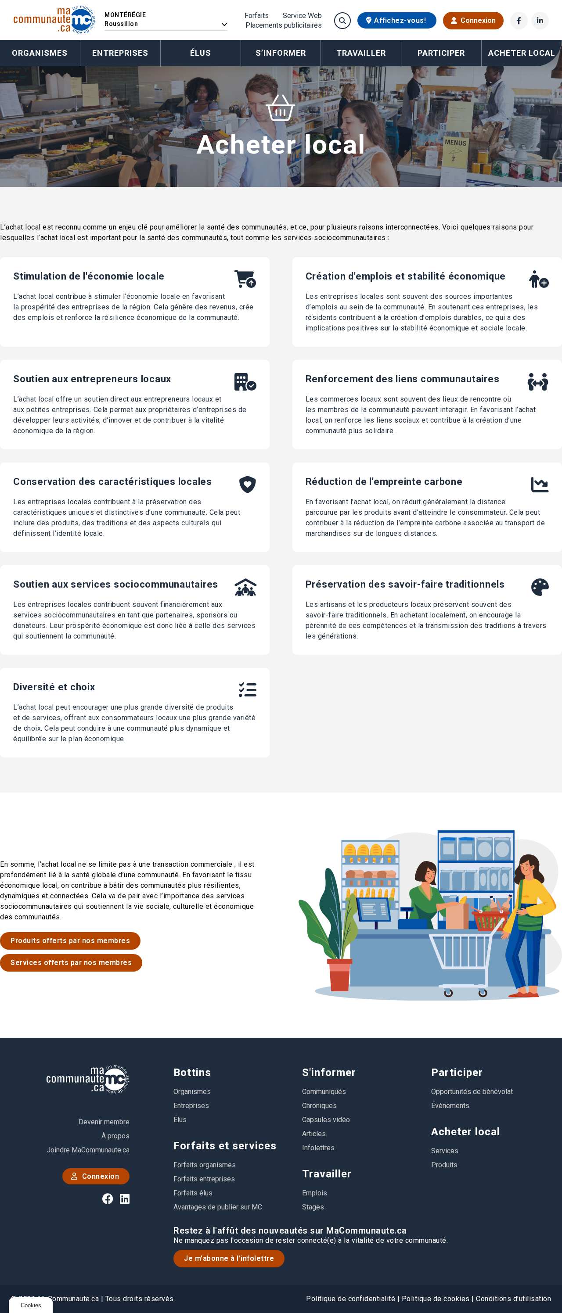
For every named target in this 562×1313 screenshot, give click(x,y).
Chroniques (319, 1105)
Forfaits (257, 15)
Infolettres (318, 1148)
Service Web (302, 15)
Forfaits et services (225, 1146)
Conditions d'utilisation (513, 1299)
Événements (450, 1105)
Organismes (40, 52)
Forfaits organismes (204, 1165)
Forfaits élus (193, 1193)
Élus (200, 52)
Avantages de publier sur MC (217, 1207)
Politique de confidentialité (350, 1299)
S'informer (329, 1072)
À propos (115, 1136)
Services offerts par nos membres (71, 962)
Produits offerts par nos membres (70, 940)
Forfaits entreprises (204, 1179)
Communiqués (324, 1091)
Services (444, 1151)
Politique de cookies (436, 1299)
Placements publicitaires (283, 25)
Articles (314, 1134)
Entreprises (120, 52)
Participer (457, 1072)
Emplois (314, 1193)
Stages (313, 1207)
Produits (444, 1165)
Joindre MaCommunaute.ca (88, 1150)
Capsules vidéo (326, 1120)
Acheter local (465, 1132)
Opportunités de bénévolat (472, 1091)
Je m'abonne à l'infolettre (229, 1258)
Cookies (31, 1305)
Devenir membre (104, 1122)
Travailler (327, 1174)
